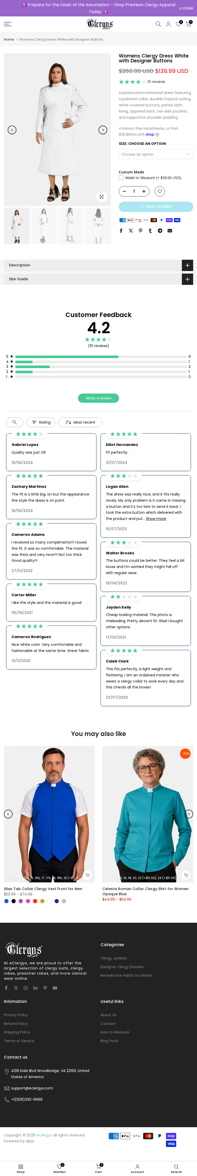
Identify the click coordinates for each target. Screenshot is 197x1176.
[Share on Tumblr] (150, 225)
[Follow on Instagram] (25, 983)
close (12, 6)
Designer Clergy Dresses (122, 961)
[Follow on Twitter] (16, 983)
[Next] (102, 124)
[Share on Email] (170, 225)
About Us (108, 1009)
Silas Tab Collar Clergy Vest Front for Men (43, 883)
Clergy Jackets (114, 953)
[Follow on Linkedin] (35, 983)
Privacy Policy (16, 1009)
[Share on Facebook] (121, 225)
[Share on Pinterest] (140, 225)
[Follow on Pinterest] (45, 983)
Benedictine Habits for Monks (126, 970)
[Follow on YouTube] (55, 983)
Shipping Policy (17, 1027)
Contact (108, 1018)
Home (9, 34)
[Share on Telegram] (160, 225)
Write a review (98, 393)
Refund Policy (16, 1018)
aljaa (30, 1136)
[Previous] (12, 124)
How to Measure (115, 1027)
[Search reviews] (14, 417)
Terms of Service (19, 1036)
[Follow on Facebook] (6, 983)
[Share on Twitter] (131, 225)
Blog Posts (110, 1036)
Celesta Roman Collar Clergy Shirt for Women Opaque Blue (145, 886)
